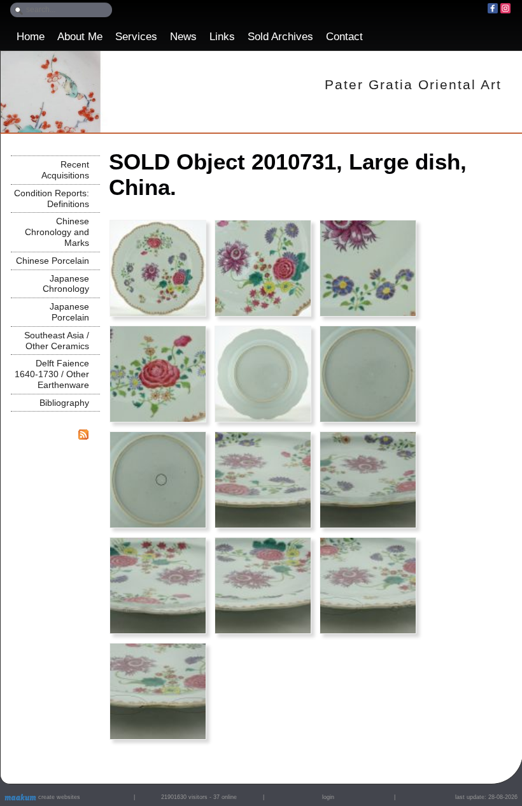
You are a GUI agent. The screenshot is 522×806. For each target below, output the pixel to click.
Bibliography (64, 403)
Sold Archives (280, 37)
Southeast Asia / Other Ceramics (56, 340)
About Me (79, 37)
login (328, 797)
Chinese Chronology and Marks (57, 232)
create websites (58, 797)
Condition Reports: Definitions (51, 198)
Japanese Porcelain (69, 311)
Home (31, 37)
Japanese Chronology (66, 283)
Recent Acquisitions (65, 169)
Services (136, 37)
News (183, 37)
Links (222, 37)
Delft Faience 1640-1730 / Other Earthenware (52, 374)
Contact (344, 37)
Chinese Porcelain (52, 260)
